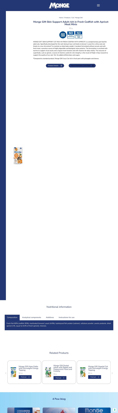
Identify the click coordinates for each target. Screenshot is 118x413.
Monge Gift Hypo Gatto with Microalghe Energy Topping (28, 368)
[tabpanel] (59, 325)
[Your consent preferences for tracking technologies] (115, 410)
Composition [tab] (12, 317)
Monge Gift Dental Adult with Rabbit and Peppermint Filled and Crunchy (62, 368)
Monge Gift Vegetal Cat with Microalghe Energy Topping (98, 368)
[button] (98, 5)
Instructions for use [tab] (66, 317)
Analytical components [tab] (31, 317)
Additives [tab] (50, 317)
